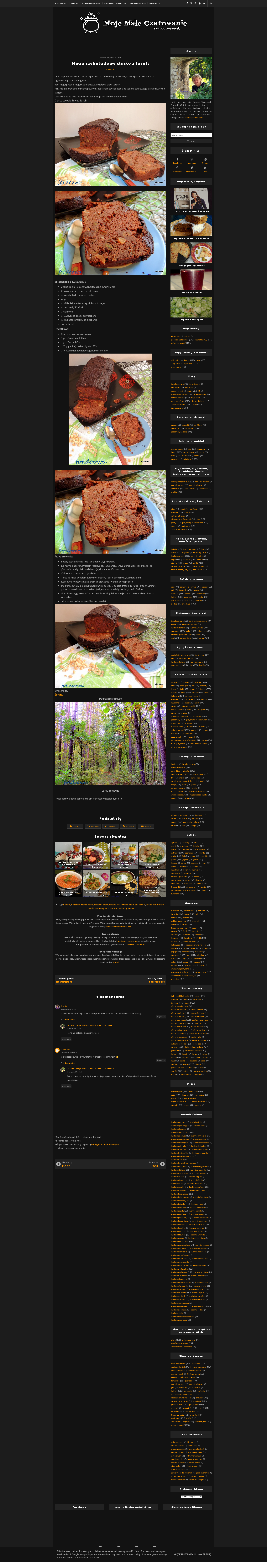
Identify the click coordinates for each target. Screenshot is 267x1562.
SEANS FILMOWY (201, 340)
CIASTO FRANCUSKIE (178, 1026)
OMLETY (174, 459)
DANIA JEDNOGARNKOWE (180, 481)
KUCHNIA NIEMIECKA (179, 1251)
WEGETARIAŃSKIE (178, 401)
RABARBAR (199, 883)
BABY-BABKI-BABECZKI (180, 996)
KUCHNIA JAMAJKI (195, 1211)
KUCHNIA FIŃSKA (177, 1183)
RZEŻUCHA (201, 726)
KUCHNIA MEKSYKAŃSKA (180, 1245)
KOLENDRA (175, 696)
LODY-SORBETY (188, 452)
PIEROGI (174, 563)
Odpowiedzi (69, 1019)
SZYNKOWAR (203, 488)
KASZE (173, 624)
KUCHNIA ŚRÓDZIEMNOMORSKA (182, 1316)
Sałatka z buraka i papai (96, 865)
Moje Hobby (154, 3)
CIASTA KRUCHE (197, 1009)
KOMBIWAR (175, 488)
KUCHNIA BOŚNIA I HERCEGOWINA (183, 1163)
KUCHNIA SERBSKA (198, 1275)
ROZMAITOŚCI (187, 1408)
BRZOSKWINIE (200, 849)
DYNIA (173, 856)
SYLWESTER (175, 1411)
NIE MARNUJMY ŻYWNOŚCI (181, 519)
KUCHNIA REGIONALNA (179, 1272)
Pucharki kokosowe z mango (124, 864)
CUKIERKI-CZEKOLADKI (179, 1044)
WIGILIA (188, 1418)
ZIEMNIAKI (175, 979)
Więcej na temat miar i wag (118, 926)
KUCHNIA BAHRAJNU (198, 1146)
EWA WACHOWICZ (178, 1449)
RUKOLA (190, 726)
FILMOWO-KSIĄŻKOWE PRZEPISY (183, 1377)
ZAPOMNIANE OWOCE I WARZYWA (183, 740)
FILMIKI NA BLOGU (193, 1374)
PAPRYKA (185, 951)
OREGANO (201, 709)
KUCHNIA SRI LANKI (201, 1282)
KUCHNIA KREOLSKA (178, 1228)
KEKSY (204, 1054)
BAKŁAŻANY (188, 910)
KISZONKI (185, 425)
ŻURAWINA (175, 893)
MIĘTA (173, 706)
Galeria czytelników (135, 944)
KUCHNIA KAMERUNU (200, 1217)
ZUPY (198, 360)
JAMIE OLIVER (176, 1456)
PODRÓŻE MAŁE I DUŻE (179, 340)
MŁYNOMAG (202, 631)
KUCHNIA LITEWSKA (178, 1235)
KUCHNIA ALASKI (199, 1125)
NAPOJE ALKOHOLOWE (191, 822)
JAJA (189, 449)
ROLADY (192, 1067)
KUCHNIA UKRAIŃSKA (197, 1299)
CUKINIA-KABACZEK (178, 921)
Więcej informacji (185, 1554)
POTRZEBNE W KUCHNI (179, 1401)
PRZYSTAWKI (194, 1404)
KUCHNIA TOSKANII (178, 1296)
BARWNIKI (174, 999)
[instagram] (190, 3)
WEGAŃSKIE (195, 397)
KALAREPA (186, 934)
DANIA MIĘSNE (176, 1091)
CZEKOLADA (134, 904)
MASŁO (201, 452)
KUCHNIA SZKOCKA (178, 1289)
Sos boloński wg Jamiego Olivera (68, 893)
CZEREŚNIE (189, 853)
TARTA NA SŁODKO (200, 1071)
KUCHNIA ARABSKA (178, 1122)
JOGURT (173, 452)
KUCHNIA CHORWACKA (198, 1170)
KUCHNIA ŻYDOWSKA (179, 1320)
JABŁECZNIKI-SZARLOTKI (193, 1050)
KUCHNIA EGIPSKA (195, 1176)
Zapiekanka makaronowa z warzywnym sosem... (152, 891)
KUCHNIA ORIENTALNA (179, 1258)
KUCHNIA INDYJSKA (178, 1204)
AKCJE (173, 1340)
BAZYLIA (174, 682)
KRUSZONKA (186, 1057)
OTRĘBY (184, 713)
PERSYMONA (176, 880)
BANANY (174, 849)
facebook (177, 163)
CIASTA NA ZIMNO (177, 1013)
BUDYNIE (174, 1003)
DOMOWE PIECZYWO (188, 587)
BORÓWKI (186, 849)
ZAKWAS (174, 798)
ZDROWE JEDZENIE (178, 404)
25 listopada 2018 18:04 (69, 1052)
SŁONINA (198, 1105)
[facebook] (186, 3)
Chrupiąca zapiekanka (192, 265)
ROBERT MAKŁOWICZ (178, 1476)
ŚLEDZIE (174, 604)
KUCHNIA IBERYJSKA (200, 1197)
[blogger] (198, 3)
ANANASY (185, 842)
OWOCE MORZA (177, 665)
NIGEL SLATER (176, 1466)
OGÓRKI (174, 948)
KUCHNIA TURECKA (178, 1299)
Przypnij (130, 826)
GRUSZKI (204, 856)
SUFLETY (186, 1071)
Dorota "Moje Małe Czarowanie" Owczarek (90, 1025)
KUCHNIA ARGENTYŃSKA (180, 1139)
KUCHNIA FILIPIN (197, 1180)
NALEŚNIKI (186, 559)
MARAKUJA (175, 870)
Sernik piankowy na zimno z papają (69, 864)
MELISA (188, 703)
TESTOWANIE (190, 1411)
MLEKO (162, 904)
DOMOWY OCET (177, 1374)
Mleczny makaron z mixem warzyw (96, 893)
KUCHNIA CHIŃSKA (178, 627)
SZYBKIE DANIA (185, 638)
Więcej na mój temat (194, 117)
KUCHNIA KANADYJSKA (179, 1221)
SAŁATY (193, 730)
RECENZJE (175, 1408)
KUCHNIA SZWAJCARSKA (198, 1289)
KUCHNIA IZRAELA (177, 1211)
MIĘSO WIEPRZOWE (178, 1101)
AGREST (174, 842)
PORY (189, 955)
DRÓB (173, 1095)
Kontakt (116, 962)
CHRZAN (186, 682)
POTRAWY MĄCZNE (178, 566)
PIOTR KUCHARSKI (202, 1473)
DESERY (174, 1047)
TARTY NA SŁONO (198, 566)
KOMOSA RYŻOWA (191, 696)
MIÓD (155, 904)
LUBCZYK (204, 699)
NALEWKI (195, 818)
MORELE (195, 870)
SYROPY (193, 825)
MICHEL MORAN (194, 1462)
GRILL (172, 590)
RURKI (202, 1067)
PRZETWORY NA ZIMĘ (179, 432)
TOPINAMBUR (189, 965)
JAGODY (185, 859)
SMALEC (187, 600)
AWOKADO (184, 846)
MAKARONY (175, 631)
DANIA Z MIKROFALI (178, 1367)
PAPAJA (196, 876)
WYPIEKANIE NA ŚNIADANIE (181, 1346)
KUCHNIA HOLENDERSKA (180, 1197)
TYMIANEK (191, 737)
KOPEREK (174, 512)
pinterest (177, 171)
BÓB (197, 914)
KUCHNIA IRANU (197, 1204)
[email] (203, 3)
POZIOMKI (188, 883)
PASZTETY (175, 600)
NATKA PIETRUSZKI (178, 516)
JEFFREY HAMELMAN (193, 1456)
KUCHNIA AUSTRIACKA (201, 1142)
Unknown (66, 1049)
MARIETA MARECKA (195, 1459)
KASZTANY (195, 863)
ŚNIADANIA (187, 459)
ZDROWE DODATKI (197, 401)
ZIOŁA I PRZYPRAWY (178, 743)
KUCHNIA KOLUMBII (178, 1224)
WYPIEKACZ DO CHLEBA (198, 795)
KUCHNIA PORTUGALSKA (180, 1269)
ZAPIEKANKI (185, 526)
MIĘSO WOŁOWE (198, 1101)
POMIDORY (175, 955)
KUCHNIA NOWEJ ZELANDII (180, 1255)
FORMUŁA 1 (175, 1381)
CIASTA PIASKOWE (197, 1013)
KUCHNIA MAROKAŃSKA (180, 1241)
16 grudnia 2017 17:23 (68, 1009)
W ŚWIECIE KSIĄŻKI (178, 343)
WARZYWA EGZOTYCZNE (180, 969)
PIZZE (185, 563)
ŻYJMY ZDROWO (177, 408)
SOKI (183, 825)
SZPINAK (174, 965)
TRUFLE (201, 965)
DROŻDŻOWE (198, 774)
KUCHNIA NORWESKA (199, 1251)
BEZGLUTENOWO (177, 384)
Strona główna (61, 3)
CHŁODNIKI (175, 360)
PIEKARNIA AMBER (189, 1340)
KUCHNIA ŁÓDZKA (197, 556)
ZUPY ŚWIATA (176, 367)
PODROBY (174, 1105)
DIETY (189, 391)
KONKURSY (196, 1387)
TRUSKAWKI (175, 887)
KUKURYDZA (175, 945)
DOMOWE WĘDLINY (202, 481)
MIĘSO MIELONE (190, 1098)
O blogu (74, 3)
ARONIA (173, 846)
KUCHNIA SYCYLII (200, 1286)
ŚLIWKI (204, 890)
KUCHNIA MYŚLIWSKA (198, 1248)
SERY (200, 1408)
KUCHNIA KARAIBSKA (199, 1221)
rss (205, 171)
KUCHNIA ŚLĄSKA (177, 1313)
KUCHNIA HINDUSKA (197, 1190)
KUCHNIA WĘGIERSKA (179, 1306)
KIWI (204, 863)
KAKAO (149, 904)
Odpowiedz (161, 1017)
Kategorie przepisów (91, 3)
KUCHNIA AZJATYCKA (189, 624)
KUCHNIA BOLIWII (177, 1159)
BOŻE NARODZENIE (79, 904)
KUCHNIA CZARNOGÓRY (179, 1173)
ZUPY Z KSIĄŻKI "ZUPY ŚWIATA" (182, 363)
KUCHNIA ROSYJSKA (201, 1272)
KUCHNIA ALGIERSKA (178, 1129)
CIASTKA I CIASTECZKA (179, 1023)
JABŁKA (173, 859)
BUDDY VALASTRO (177, 1445)
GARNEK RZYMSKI (177, 485)
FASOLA (142, 904)
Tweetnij (112, 826)
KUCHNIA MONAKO (202, 1245)
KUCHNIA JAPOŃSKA (178, 1214)
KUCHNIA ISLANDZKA (197, 1207)
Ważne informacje (137, 3)
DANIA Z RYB (199, 655)
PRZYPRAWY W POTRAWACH (192, 522)
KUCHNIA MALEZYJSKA (196, 1238)
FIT (199, 391)
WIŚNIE (203, 887)
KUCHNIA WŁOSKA (178, 556)
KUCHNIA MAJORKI (177, 1238)
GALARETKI (175, 1050)
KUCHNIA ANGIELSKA (198, 1136)
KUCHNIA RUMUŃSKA (179, 1275)
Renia (64, 1006)
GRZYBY (174, 931)
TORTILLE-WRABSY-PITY (179, 569)
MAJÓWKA (201, 1391)
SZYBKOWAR (189, 488)
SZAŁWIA (174, 733)
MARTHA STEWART (178, 1462)
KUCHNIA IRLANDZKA (178, 1207)
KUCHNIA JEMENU (198, 1214)
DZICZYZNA (185, 1095)
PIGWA (187, 880)
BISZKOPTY (197, 999)
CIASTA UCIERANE (101, 904)
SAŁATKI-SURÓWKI (178, 397)
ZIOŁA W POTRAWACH (179, 529)
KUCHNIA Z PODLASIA (179, 1310)
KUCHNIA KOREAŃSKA (197, 1224)
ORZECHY (90, 908)
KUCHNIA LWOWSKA (198, 1235)
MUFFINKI (174, 1064)
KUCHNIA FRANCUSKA (195, 1183)
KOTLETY (174, 597)
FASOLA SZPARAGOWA (179, 928)
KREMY (187, 360)
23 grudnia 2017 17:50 (74, 1028)
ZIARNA (201, 638)
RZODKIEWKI (196, 958)
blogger (205, 163)
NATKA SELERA (176, 709)
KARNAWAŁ (183, 1387)
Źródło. (59, 694)
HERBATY (203, 685)
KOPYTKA (185, 552)
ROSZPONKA (175, 723)
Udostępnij (94, 826)
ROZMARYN (189, 723)
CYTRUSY (174, 853)
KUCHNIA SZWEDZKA (179, 1292)
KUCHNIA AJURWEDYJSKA (180, 394)
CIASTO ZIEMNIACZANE (179, 1040)
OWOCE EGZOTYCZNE (104, 908)
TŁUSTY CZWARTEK (178, 1415)
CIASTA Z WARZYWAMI (118, 904)
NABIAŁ (196, 455)
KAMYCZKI (175, 336)
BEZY (186, 999)
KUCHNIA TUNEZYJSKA (197, 1296)
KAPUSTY (174, 938)
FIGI (183, 856)
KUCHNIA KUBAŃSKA (178, 1231)
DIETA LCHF (189, 387)
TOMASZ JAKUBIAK (178, 1479)
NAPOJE (174, 822)
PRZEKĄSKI (197, 716)
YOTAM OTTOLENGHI (196, 1479)
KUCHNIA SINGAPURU (179, 1279)
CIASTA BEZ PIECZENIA (179, 1006)
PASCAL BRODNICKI (178, 1469)
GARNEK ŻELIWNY (195, 485)
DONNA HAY (192, 1445)
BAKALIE (110, 69)
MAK (173, 1061)
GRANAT (193, 856)
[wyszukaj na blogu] (210, 3)
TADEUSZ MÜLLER (197, 1476)
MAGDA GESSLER (177, 1459)
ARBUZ (196, 842)
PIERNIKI (198, 1064)
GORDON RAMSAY (177, 1452)
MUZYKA (187, 336)
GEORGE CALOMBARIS (197, 1449)
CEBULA (174, 917)
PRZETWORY (190, 428)
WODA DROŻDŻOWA (178, 795)
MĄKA (173, 559)
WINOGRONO (190, 887)
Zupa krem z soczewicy (152, 865)
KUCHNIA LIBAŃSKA (198, 1231)
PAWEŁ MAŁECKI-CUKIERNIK (181, 1473)
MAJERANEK (175, 703)
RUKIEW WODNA (177, 726)
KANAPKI (196, 590)
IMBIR (182, 689)
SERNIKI (174, 1071)
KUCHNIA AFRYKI (196, 1122)
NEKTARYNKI (175, 873)
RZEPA (184, 958)
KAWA (184, 818)
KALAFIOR (174, 934)
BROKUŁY (174, 914)
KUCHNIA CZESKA (198, 1173)
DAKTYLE (201, 853)
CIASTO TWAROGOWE (179, 1037)
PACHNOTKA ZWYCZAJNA (180, 716)
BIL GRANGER (191, 1442)
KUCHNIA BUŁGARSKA (199, 1166)
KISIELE (174, 1057)
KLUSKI (173, 552)
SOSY (173, 526)
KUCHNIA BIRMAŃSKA (200, 1153)
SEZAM (205, 730)
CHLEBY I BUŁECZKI (178, 767)
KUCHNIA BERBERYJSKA (179, 1153)
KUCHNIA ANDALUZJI (178, 1136)
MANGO (195, 866)
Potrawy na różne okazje (115, 3)
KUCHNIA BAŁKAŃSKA (179, 1149)
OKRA (185, 948)
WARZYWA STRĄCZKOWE (124, 908)
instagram (191, 163)
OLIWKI (193, 948)
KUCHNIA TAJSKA (198, 1292)
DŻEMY (174, 425)
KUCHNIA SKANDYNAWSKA (181, 1282)
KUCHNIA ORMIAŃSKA (200, 1258)
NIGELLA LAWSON (192, 1466)
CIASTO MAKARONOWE (179, 1030)
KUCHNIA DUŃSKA (178, 1176)
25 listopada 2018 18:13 (74, 1072)
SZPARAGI (197, 962)
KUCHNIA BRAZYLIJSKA (179, 1166)
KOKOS (206, 692)
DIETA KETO (175, 387)
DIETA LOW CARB (177, 391)
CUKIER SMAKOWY (199, 1040)
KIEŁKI (183, 692)
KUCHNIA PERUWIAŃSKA (180, 1262)
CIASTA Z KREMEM (197, 1016)
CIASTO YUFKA (196, 1037)
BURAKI (186, 914)
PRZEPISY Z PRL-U (200, 394)
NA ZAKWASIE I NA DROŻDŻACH (182, 781)
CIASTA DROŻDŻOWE (178, 1009)
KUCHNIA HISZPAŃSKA (179, 1194)
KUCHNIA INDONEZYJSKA (180, 1200)
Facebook (121, 941)
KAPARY (174, 692)
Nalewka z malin (192, 292)
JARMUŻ (192, 689)
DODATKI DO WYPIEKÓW (189, 509)
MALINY (183, 866)
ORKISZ (198, 634)
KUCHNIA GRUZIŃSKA (197, 1187)
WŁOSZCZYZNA (200, 972)
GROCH (194, 928)
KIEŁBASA (174, 593)
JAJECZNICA (201, 449)
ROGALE (194, 788)
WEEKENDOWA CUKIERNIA (191, 1074)
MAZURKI (193, 1061)
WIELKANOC (175, 1418)
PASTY (173, 522)
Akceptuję (204, 1554)
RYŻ (172, 638)
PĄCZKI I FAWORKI (177, 1067)
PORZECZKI (175, 883)
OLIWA (198, 519)
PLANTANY (199, 880)
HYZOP (173, 689)
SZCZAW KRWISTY (188, 733)
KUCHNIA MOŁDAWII (178, 1248)
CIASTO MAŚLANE (199, 1030)
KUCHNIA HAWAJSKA (178, 1190)
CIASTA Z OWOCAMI (178, 1020)
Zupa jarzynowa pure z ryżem (124, 893)
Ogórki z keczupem (192, 319)
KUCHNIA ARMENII (200, 1139)
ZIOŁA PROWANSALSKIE (199, 743)
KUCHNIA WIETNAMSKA (180, 1303)
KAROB (183, 863)
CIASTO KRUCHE (197, 1026)
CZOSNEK (197, 682)
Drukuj (77, 826)
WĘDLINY (174, 492)
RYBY (191, 665)
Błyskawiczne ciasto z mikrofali (192, 238)
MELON (185, 870)
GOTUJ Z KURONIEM (195, 1452)
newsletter (191, 171)
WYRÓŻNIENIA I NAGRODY (180, 1421)
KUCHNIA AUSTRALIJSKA (179, 1142)
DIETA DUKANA (194, 384)
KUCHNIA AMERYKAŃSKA (180, 1132)
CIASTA (90, 904)
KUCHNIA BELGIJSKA (199, 1149)
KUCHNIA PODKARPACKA (180, 1265)
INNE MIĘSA (199, 1095)
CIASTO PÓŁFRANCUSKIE (198, 1033)
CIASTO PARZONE (177, 1033)
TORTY (173, 1074)
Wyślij (148, 826)
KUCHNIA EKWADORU (179, 1180)
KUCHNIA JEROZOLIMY (179, 1217)
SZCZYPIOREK (176, 737)
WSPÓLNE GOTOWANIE (179, 1343)
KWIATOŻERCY (190, 699)
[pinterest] (194, 3)
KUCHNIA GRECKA (196, 662)
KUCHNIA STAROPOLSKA (179, 1286)
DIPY (173, 509)
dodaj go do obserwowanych (105, 1144)
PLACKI (195, 563)
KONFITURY (198, 425)
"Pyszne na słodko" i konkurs (192, 211)
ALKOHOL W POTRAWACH (180, 815)
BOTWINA (201, 910)
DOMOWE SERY (177, 449)
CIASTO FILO (198, 1023)
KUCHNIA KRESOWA (197, 1228)
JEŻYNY (196, 859)
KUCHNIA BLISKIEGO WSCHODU (182, 1156)
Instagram (133, 941)
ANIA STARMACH (177, 1442)
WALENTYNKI (195, 1415)
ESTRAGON (184, 685)
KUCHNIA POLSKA (199, 552)
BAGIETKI (174, 764)
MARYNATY (175, 428)
